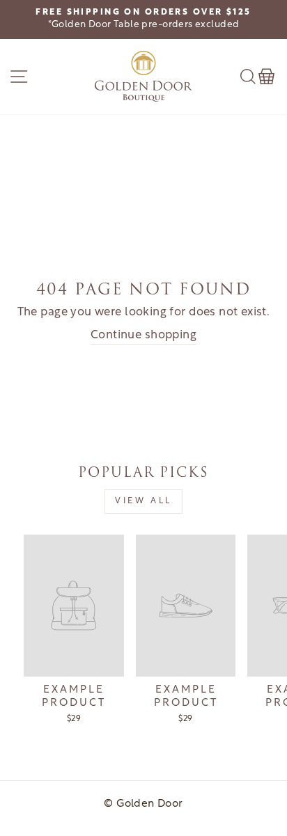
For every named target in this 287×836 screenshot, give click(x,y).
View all (143, 501)
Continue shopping (143, 335)
